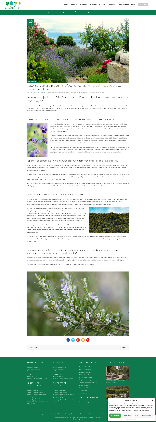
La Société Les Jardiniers (34, 257)
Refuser (127, 415)
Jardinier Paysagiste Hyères (35, 398)
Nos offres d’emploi (84, 402)
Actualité (35, 12)
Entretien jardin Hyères (59, 396)
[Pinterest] (88, 340)
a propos (74, 4)
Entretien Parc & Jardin (86, 367)
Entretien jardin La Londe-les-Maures (63, 394)
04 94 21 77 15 (32, 374)
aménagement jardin (52, 92)
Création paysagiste (85, 369)
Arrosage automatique (85, 377)
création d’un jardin (61, 124)
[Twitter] (73, 340)
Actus (133, 4)
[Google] (78, 340)
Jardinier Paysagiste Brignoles (35, 392)
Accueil (66, 4)
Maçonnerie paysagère (86, 380)
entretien (93, 4)
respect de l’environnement (97, 92)
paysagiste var (85, 92)
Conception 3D (83, 388)
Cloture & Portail (84, 374)
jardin (67, 92)
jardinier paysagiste (75, 92)
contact (143, 5)
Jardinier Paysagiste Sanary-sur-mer (37, 400)
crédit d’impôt (124, 4)
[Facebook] (68, 340)
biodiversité (62, 92)
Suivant (123, 347)
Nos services (112, 4)
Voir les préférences (143, 415)
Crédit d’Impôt (83, 393)
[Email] (83, 340)
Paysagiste (83, 4)
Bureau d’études (84, 385)
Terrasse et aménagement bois (88, 382)
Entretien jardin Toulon (59, 390)
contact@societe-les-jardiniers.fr (37, 378)
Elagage (102, 4)
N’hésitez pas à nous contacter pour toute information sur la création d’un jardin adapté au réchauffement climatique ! (61, 264)
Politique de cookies (131, 419)
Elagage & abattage (85, 372)
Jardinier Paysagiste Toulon (34, 390)
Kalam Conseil (102, 414)
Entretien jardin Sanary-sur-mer (62, 398)
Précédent (34, 347)
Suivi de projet (83, 390)
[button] (152, 400)
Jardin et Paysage (44, 12)
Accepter (115, 415)
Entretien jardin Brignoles (60, 392)
